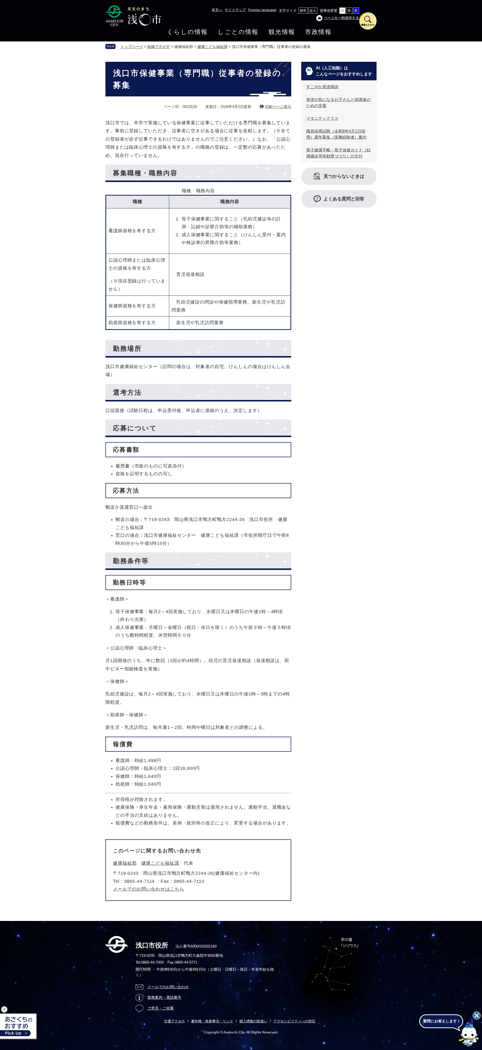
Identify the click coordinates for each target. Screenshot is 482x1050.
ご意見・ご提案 (160, 1008)
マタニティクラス (322, 118)
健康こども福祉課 (212, 46)
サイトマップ (235, 10)
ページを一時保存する (341, 18)
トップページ (131, 46)
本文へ (217, 10)
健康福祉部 (125, 863)
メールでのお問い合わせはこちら (148, 889)
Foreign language (262, 10)
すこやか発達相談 (322, 87)
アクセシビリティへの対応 (294, 1021)
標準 (303, 11)
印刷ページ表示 (278, 106)
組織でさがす (158, 46)
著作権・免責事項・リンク (212, 1021)
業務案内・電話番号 (164, 997)
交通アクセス (174, 1021)
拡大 (313, 11)
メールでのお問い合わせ (168, 987)
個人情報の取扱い (253, 1021)
